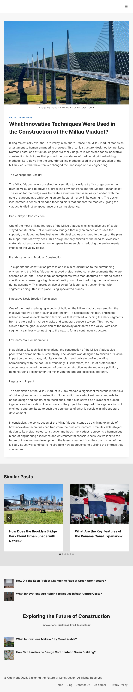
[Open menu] (126, 6)
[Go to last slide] (9, 518)
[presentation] (33, 504)
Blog (69, 684)
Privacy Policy (118, 684)
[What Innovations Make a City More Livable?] (9, 642)
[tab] (60, 554)
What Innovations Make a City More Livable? (46, 639)
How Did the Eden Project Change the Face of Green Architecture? (61, 580)
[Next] (124, 518)
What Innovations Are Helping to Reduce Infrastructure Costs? (59, 593)
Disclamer (99, 684)
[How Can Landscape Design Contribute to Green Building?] (9, 655)
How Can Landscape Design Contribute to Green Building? (56, 652)
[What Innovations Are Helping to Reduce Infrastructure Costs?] (9, 596)
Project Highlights (20, 117)
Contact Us (83, 684)
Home (59, 684)
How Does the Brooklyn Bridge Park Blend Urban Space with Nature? (33, 536)
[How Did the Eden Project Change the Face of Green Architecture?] (9, 583)
